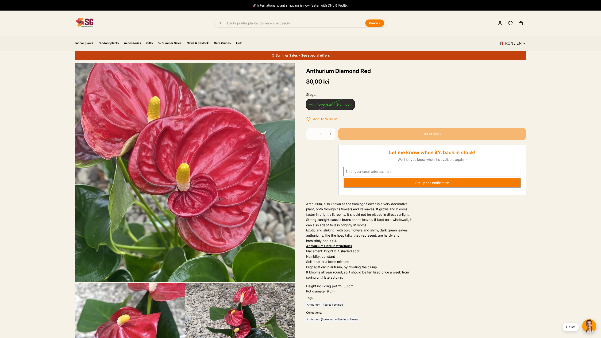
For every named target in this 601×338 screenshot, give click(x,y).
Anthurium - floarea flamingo (325, 304)
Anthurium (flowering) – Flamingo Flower (332, 319)
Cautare (374, 23)
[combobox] (293, 23)
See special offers (315, 55)
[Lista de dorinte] (510, 23)
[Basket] (521, 23)
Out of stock (432, 134)
